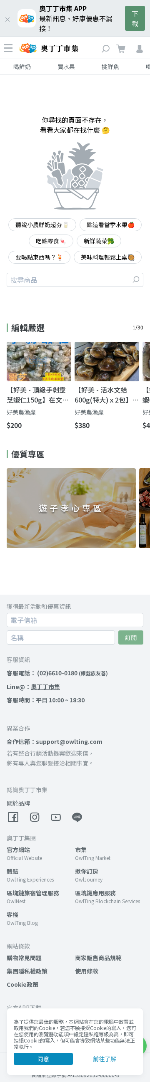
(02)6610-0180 (57, 673)
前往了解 (104, 1059)
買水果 (66, 66)
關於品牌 (18, 803)
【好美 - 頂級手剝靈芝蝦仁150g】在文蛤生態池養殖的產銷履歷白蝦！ (38, 395)
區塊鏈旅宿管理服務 (33, 893)
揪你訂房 (86, 871)
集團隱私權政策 (27, 971)
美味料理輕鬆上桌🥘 (108, 257)
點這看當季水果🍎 (111, 224)
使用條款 (86, 971)
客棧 (12, 914)
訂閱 (131, 637)
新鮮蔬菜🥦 (99, 241)
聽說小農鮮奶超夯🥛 (42, 224)
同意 (43, 1059)
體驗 (12, 871)
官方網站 (18, 849)
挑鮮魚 (110, 66)
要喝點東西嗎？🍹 (39, 257)
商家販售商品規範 (98, 958)
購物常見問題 (24, 958)
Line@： (33, 686)
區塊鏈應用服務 (95, 893)
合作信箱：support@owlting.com (54, 741)
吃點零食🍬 (51, 241)
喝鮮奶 (22, 66)
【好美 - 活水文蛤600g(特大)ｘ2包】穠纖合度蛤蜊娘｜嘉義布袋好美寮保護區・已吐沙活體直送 (107, 395)
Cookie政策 (22, 984)
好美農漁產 (21, 412)
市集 (81, 849)
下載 (135, 18)
